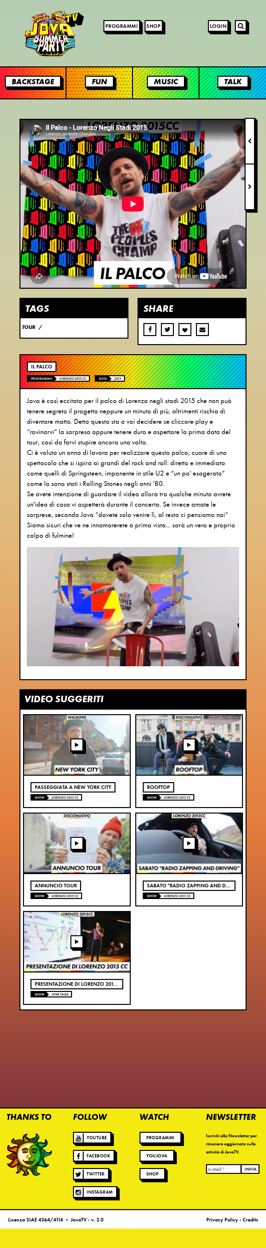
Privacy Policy (222, 1220)
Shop (153, 26)
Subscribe (202, 329)
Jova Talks (60, 994)
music (166, 81)
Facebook (98, 1156)
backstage (33, 81)
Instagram (100, 1192)
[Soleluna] (29, 1154)
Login (218, 26)
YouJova (156, 1156)
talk (233, 81)
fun (99, 81)
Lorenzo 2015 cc (72, 379)
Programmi (121, 26)
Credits (250, 1220)
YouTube (97, 1138)
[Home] (35, 33)
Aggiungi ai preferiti (184, 329)
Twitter (96, 1174)
